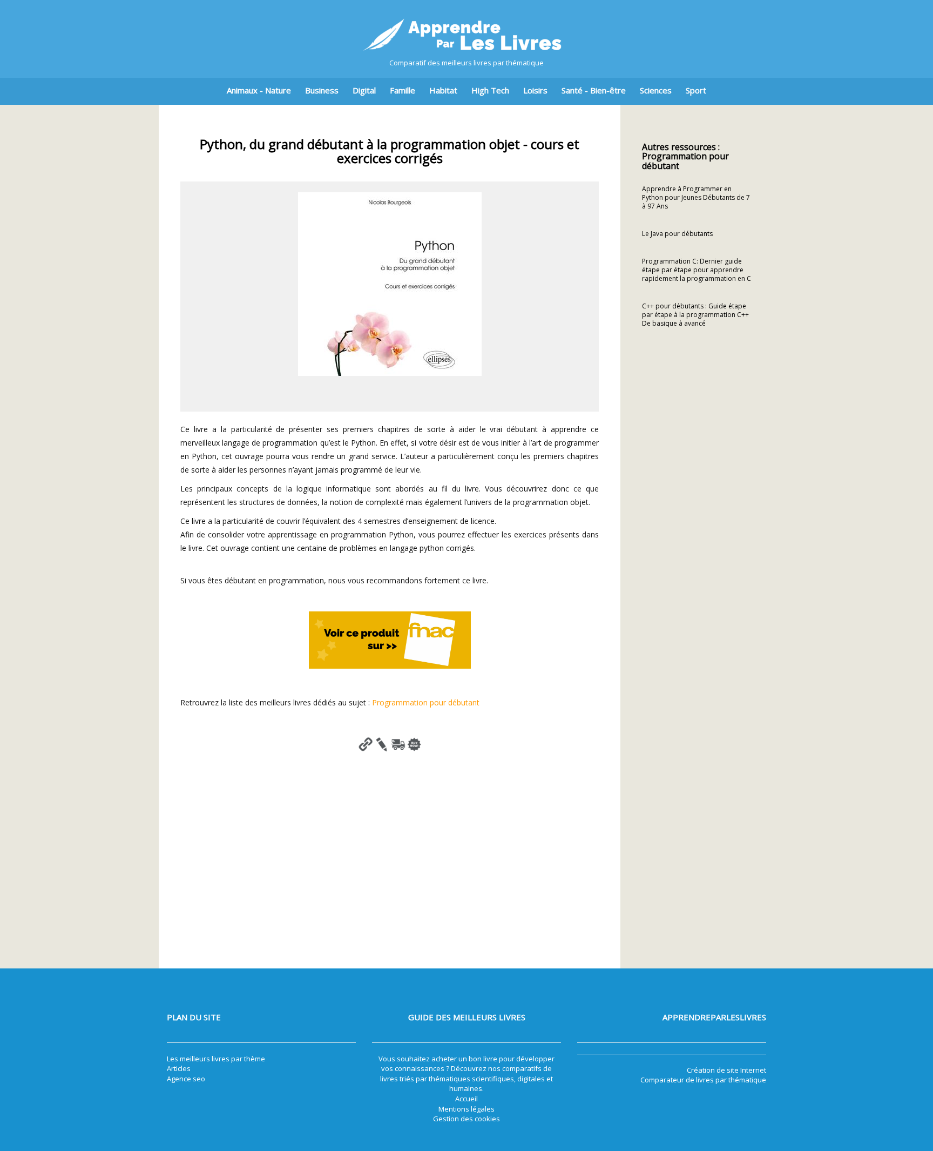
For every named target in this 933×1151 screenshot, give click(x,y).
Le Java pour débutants (677, 233)
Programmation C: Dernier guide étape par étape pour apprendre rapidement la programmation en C (696, 270)
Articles (179, 1068)
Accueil (466, 1098)
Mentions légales (466, 1109)
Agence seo (186, 1078)
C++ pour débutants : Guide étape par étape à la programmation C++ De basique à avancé (695, 314)
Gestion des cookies (466, 1118)
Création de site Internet (726, 1070)
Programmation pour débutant (425, 702)
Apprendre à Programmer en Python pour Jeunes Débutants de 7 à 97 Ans (696, 197)
